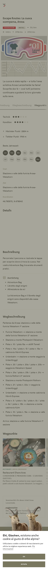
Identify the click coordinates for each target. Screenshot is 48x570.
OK (24, 556)
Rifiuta (24, 564)
